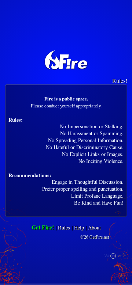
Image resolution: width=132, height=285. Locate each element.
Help (79, 227)
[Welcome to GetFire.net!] (66, 59)
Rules (64, 227)
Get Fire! (43, 227)
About (94, 227)
